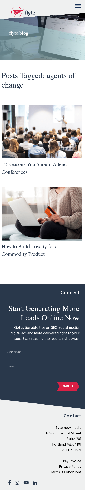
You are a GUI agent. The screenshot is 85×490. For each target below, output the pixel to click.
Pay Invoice (72, 461)
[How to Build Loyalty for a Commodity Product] (42, 240)
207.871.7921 (71, 450)
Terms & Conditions (65, 472)
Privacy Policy (70, 467)
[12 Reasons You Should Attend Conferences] (42, 157)
